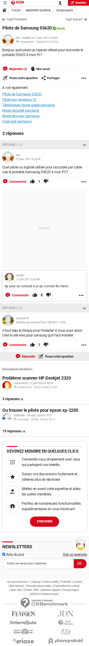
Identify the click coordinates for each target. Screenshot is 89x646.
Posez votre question (23, 78)
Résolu (61, 28)
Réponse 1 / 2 (12, 144)
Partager (53, 78)
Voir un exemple (75, 554)
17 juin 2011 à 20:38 (27, 279)
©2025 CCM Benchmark (44, 594)
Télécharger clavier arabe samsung (28, 105)
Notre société (50, 581)
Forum (16, 10)
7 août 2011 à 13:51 (47, 42)
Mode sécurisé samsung (20, 110)
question (80, 2)
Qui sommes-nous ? (18, 581)
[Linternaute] (23, 623)
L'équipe (36, 581)
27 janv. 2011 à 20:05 (28, 159)
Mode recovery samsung (20, 116)
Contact (77, 581)
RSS (36, 590)
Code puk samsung (16, 121)
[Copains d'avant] (23, 631)
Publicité (66, 581)
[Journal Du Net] (65, 614)
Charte (27, 590)
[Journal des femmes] (23, 614)
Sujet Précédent (17, 19)
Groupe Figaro (71, 590)
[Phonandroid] (65, 641)
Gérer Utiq (15, 590)
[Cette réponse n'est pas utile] (46, 181)
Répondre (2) (18, 69)
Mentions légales (50, 590)
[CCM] (17, 3)
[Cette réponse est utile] (32, 181)
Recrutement (17, 585)
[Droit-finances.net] (65, 623)
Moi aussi (43, 69)
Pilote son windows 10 (19, 100)
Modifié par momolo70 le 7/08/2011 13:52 (40, 322)
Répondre (28, 356)
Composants (64, 10)
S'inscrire (44, 521)
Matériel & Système (38, 10)
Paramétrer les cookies (66, 585)
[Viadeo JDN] (65, 632)
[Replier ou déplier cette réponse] (84, 144)
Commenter (17, 181)
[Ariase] (23, 640)
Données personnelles (39, 585)
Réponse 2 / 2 (12, 308)
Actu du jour (14, 554)
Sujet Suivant (74, 19)
